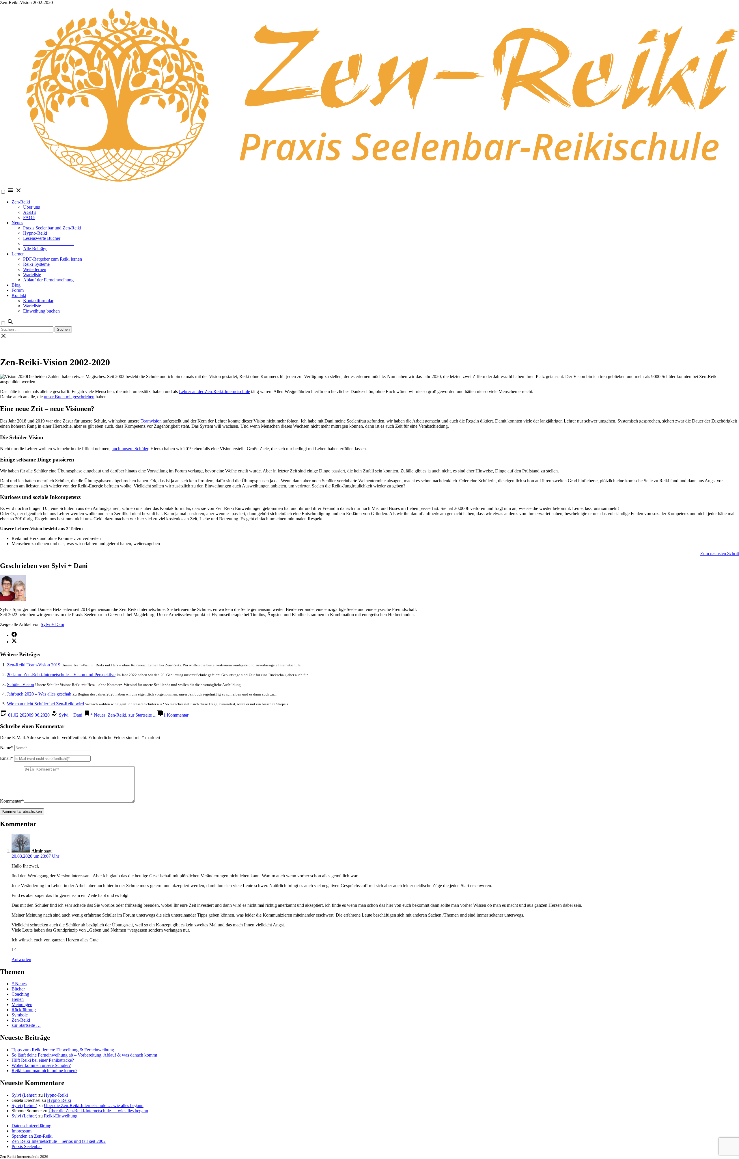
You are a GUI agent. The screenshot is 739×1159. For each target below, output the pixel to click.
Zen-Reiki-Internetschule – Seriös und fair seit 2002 (59, 1141)
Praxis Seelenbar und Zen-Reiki (52, 227)
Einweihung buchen (41, 311)
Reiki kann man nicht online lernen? (44, 1070)
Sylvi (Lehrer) (24, 1095)
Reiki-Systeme (36, 264)
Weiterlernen (34, 269)
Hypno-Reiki (35, 233)
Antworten (21, 959)
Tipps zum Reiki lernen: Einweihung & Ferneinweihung (63, 1049)
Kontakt (19, 295)
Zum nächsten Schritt (719, 553)
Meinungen (22, 1004)
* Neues (97, 715)
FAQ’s (29, 217)
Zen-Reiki (21, 201)
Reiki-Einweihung (60, 1115)
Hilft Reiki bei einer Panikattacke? (43, 1060)
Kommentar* (12, 801)
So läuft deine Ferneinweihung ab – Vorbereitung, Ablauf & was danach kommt (84, 1055)
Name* (6, 747)
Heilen (18, 999)
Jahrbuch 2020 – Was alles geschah (39, 693)
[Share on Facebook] (14, 635)
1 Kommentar (176, 715)
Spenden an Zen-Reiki (32, 1136)
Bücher (18, 988)
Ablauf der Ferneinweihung (48, 279)
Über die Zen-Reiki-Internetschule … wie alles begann (93, 1105)
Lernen (18, 253)
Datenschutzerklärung (31, 1125)
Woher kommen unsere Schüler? (41, 1065)
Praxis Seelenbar (27, 1146)
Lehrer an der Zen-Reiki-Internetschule (214, 391)
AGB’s (29, 212)
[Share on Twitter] (14, 641)
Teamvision (152, 420)
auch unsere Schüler (130, 448)
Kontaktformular (38, 300)
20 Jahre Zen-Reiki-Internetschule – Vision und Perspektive (61, 674)
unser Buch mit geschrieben (69, 396)
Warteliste (32, 274)
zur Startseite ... (142, 715)
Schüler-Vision (20, 684)
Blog (16, 285)
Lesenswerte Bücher (41, 238)
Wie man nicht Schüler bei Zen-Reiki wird (45, 703)
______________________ (48, 243)
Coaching (20, 994)
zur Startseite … (26, 1025)
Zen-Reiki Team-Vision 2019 (33, 664)
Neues (17, 222)
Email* (6, 758)
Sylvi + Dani (52, 624)
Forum (18, 290)
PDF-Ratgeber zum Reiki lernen (52, 259)
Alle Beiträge (35, 248)
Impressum (21, 1130)
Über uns (31, 207)
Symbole (20, 1014)
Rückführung (24, 1009)
